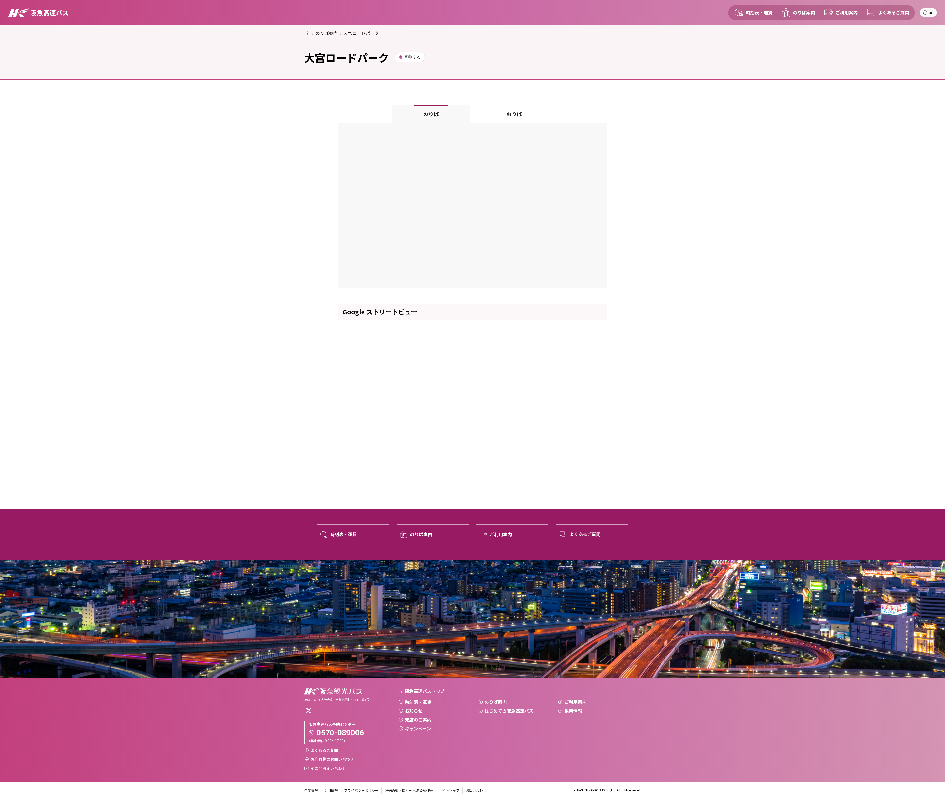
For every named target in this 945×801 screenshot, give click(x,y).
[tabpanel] (472, 205)
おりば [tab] (514, 114)
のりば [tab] (431, 114)
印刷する (413, 57)
